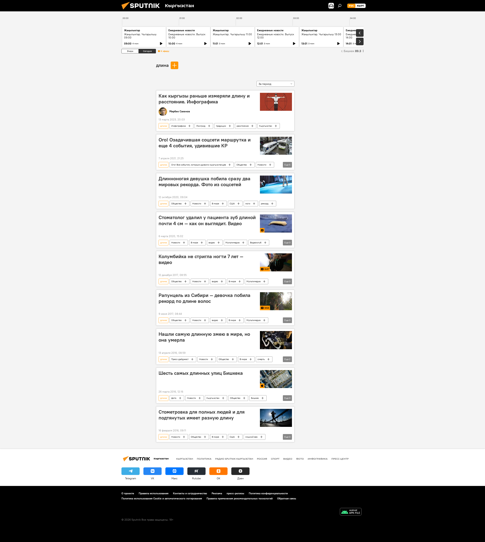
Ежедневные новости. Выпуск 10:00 (186, 36)
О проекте (127, 493)
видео (212, 242)
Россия (262, 458)
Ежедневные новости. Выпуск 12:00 (275, 36)
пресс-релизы (235, 493)
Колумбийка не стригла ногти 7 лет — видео (201, 259)
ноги (247, 203)
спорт (275, 458)
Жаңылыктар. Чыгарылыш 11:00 (232, 34)
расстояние (243, 125)
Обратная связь (286, 498)
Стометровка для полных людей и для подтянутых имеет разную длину (202, 415)
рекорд (264, 203)
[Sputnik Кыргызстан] (142, 10)
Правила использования (153, 493)
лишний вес (251, 436)
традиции (221, 125)
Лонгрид (200, 125)
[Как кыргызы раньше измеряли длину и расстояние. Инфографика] (276, 102)
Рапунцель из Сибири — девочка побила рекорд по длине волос (204, 298)
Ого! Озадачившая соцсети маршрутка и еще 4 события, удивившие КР (205, 143)
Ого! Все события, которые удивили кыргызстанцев (198, 164)
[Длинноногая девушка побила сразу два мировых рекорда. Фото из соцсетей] (276, 185)
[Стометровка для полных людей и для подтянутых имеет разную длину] (276, 418)
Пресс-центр (340, 458)
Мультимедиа (232, 242)
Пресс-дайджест (180, 359)
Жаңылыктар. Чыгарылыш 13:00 (321, 34)
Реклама (217, 493)
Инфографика (178, 125)
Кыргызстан (265, 125)
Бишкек (255, 398)
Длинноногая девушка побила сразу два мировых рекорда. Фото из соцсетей (204, 181)
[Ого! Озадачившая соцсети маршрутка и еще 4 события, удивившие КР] (276, 146)
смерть (261, 359)
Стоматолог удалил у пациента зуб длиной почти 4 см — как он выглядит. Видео (207, 220)
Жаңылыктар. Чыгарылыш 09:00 (140, 36)
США (232, 203)
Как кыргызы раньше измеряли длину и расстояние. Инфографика (204, 99)
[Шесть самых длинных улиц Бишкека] (276, 379)
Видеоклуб (255, 242)
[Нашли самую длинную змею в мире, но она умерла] (276, 340)
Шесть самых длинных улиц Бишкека (201, 373)
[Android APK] (351, 512)
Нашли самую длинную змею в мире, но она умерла (204, 337)
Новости (261, 164)
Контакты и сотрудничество (190, 493)
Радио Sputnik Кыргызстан (234, 458)
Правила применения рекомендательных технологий (240, 498)
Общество (241, 164)
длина (162, 65)
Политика (204, 458)
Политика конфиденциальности (268, 493)
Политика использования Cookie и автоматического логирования (161, 498)
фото (173, 398)
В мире (215, 203)
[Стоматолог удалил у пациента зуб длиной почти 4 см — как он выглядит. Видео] (276, 223)
